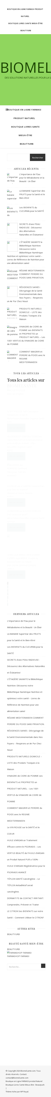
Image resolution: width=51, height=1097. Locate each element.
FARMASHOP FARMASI (18, 956)
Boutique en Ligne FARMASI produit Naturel (25, 13)
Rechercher (37, 157)
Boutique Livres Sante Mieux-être (25, 23)
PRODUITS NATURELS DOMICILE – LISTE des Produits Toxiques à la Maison (24, 763)
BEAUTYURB (13, 934)
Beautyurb (26, 30)
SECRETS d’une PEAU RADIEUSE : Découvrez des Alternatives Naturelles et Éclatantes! (26, 666)
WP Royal (24, 1091)
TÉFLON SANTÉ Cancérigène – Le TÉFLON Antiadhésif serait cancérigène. (23, 885)
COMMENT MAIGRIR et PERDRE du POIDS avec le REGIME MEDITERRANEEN (24, 814)
